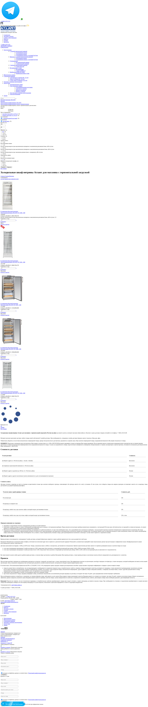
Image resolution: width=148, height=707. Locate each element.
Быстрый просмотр (13, 211)
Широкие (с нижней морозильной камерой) (21, 57)
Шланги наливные (21, 90)
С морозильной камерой (22, 63)
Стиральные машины (9, 76)
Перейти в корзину (6, 647)
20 (1, 426)
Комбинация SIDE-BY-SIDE (17, 72)
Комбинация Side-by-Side (22, 73)
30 (2, 427)
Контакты (6, 42)
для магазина (5, 121)
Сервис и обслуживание (10, 37)
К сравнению (4, 211)
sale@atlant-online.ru (16, 585)
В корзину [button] (3, 221)
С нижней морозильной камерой (18, 51)
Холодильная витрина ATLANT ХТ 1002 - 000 (13, 393)
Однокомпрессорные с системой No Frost (27, 55)
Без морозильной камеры (22, 62)
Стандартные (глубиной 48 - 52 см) (19, 77)
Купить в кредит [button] (5, 224)
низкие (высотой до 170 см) (9, 115)
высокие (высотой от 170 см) (10, 114)
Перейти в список (5, 651)
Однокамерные (14, 61)
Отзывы (6, 40)
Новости (6, 39)
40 (3, 427)
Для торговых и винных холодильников (20, 93)
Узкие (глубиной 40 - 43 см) (17, 79)
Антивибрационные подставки (24, 87)
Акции (5, 95)
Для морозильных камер (16, 84)
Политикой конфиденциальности (9, 602)
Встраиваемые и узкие (16, 68)
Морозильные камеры (9, 75)
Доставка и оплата (8, 36)
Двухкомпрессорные (21, 54)
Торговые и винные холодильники (13, 81)
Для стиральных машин (16, 86)
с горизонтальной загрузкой (9, 118)
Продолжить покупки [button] (16, 647)
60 (3, 131)
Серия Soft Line (20, 66)
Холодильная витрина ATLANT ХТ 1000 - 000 (13, 212)
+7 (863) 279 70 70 (5, 21)
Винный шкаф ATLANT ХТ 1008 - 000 (11, 349)
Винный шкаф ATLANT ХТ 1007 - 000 (11, 305)
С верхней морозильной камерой (18, 65)
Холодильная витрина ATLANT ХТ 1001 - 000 (13, 262)
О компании (7, 35)
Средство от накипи (21, 88)
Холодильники (8, 50)
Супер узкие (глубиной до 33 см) (18, 80)
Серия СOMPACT (21, 70)
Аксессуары (7, 83)
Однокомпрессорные (21, 52)
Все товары (4, 168)
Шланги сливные (20, 91)
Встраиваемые (20, 69)
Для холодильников (15, 94)
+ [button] (16, 220)
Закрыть (3, 631)
